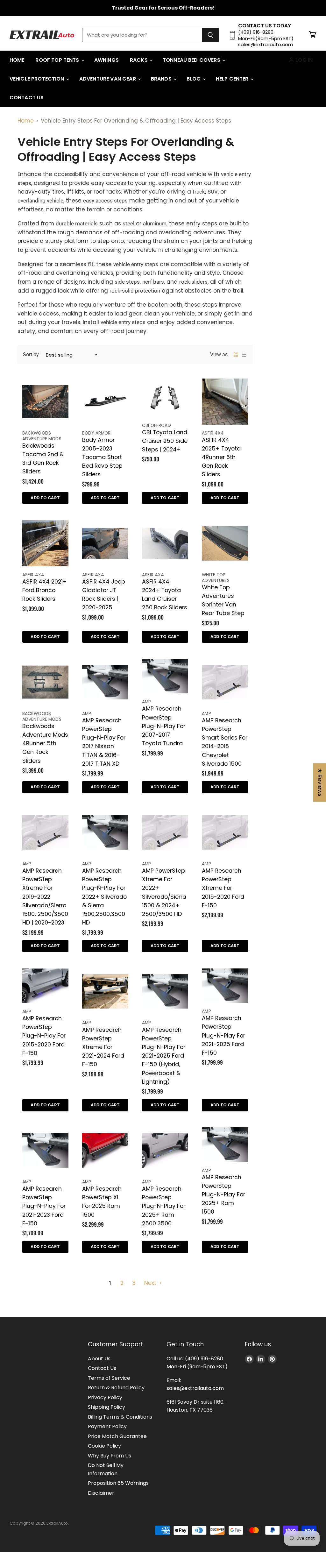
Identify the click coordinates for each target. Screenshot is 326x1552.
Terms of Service (109, 1378)
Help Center (233, 78)
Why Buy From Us (109, 1455)
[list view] (244, 354)
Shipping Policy (106, 1407)
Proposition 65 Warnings (118, 1483)
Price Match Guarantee (117, 1436)
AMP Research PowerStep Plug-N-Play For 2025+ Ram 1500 (223, 1194)
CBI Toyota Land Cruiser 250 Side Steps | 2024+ (165, 440)
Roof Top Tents (57, 60)
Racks (139, 60)
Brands (162, 78)
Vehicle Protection (38, 78)
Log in (303, 60)
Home (17, 60)
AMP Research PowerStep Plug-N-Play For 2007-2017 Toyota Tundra (163, 726)
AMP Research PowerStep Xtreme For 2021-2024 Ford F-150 (103, 1047)
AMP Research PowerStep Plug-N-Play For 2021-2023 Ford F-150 (44, 1206)
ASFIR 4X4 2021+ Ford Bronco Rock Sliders (44, 590)
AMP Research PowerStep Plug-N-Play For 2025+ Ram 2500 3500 (163, 1206)
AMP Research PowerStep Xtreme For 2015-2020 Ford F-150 (223, 888)
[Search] (210, 35)
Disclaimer (101, 1493)
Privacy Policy (105, 1397)
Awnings (106, 60)
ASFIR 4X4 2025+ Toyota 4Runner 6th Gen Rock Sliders (221, 457)
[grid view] (236, 354)
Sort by (31, 354)
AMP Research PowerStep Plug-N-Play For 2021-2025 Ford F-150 (223, 1035)
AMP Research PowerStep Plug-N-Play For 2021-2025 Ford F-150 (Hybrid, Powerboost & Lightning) (163, 1056)
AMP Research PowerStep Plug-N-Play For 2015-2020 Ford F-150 (44, 1035)
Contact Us (27, 97)
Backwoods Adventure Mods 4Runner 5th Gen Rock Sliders (45, 743)
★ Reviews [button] (320, 782)
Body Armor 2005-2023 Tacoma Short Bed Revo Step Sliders (102, 457)
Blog (194, 78)
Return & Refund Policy (116, 1387)
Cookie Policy (104, 1445)
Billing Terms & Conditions (120, 1417)
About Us (99, 1358)
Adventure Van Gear (108, 78)
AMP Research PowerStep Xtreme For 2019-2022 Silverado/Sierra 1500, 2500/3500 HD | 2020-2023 (45, 896)
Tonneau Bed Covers (192, 60)
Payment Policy (107, 1426)
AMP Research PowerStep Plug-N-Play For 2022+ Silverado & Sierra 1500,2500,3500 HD (104, 896)
